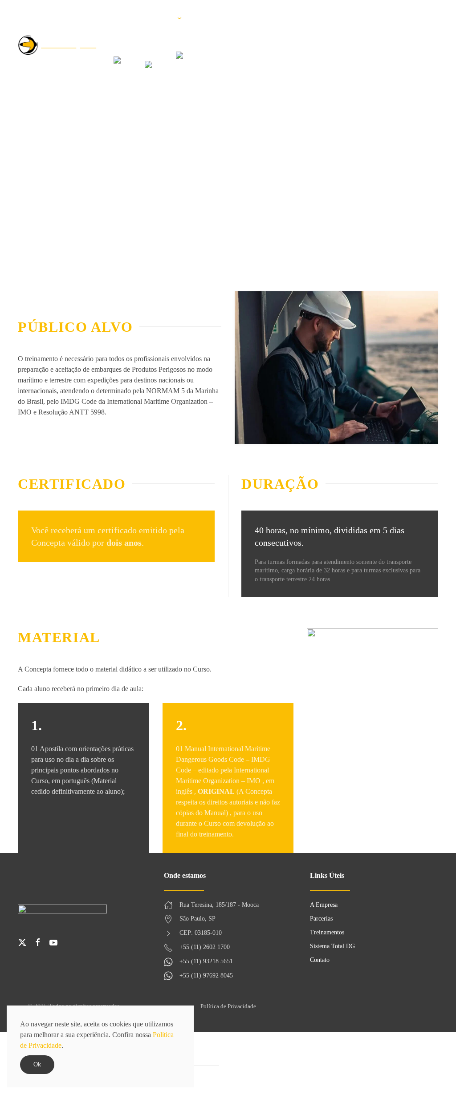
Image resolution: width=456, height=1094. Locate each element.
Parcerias (152, 18)
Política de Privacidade (228, 1006)
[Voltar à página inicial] (57, 45)
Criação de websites (408, 1006)
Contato (364, 18)
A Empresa (112, 18)
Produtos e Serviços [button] (217, 18)
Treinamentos (277, 18)
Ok (37, 1064)
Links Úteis (325, 18)
